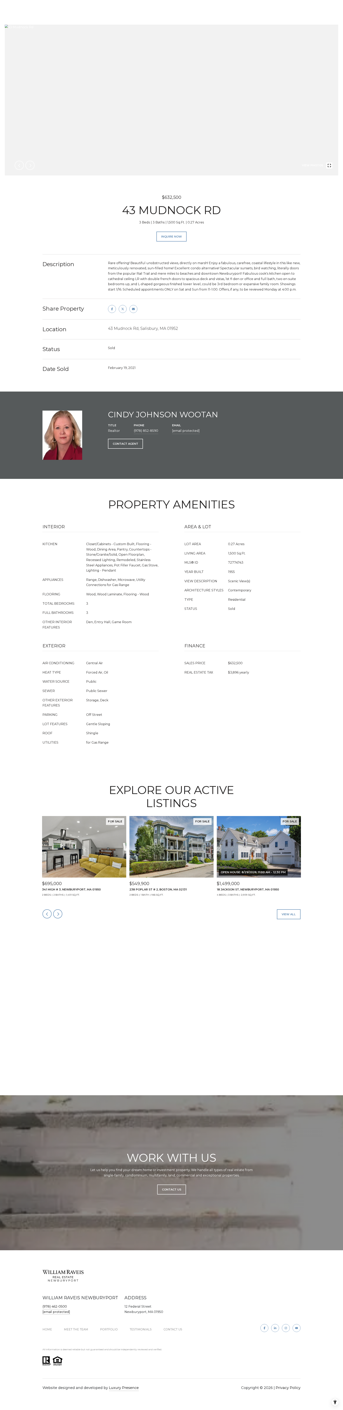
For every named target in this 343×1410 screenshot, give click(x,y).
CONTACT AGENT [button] (125, 444)
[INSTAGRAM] (286, 1328)
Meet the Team (76, 1329)
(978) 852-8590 (146, 431)
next (30, 165)
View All (289, 914)
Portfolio (109, 1329)
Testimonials (141, 1329)
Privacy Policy (288, 1388)
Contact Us (173, 1329)
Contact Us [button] (171, 1189)
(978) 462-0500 (54, 1306)
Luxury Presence (124, 1388)
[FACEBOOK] (264, 1328)
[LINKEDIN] (275, 1328)
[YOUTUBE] (297, 1328)
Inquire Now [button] (171, 236)
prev (19, 165)
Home (47, 1329)
